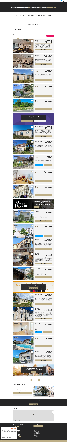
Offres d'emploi (36, 430)
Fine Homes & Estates (37, 433)
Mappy (19, 420)
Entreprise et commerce (37, 432)
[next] (31, 380)
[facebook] (13, 426)
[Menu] (64, 1)
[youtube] (18, 426)
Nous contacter (36, 436)
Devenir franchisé (36, 431)
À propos (35, 434)
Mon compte (59, 1)
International (35, 435)
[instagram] (15, 426)
